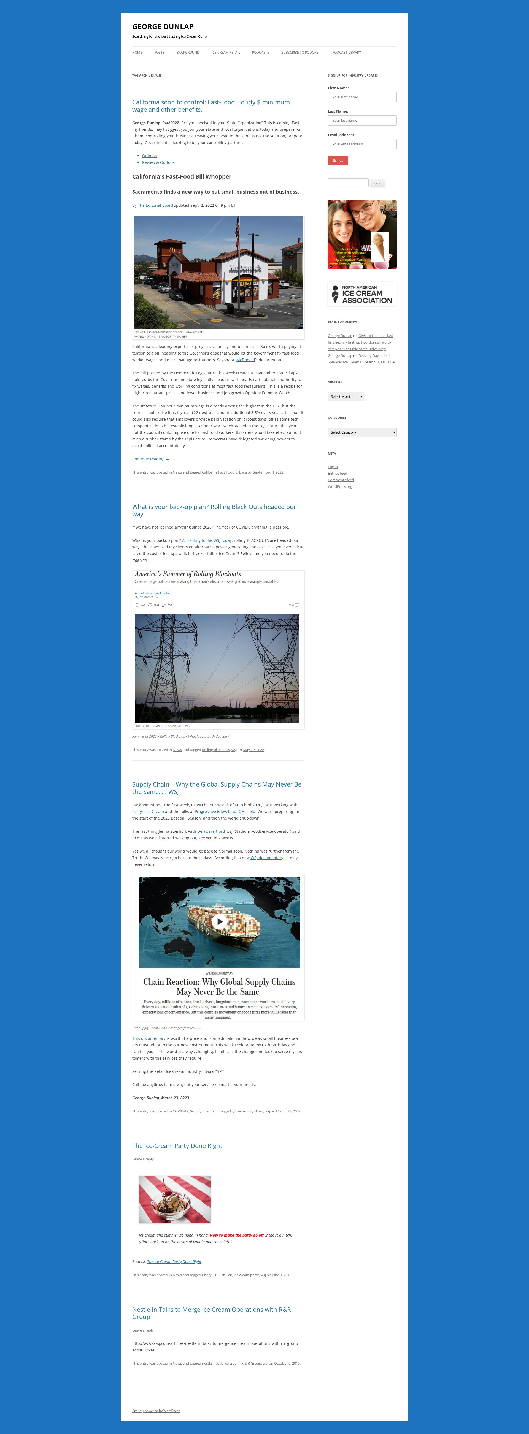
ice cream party (246, 1274)
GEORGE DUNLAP (162, 26)
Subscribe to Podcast (300, 52)
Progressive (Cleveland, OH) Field (225, 811)
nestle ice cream (227, 1363)
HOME (137, 52)
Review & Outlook (158, 162)
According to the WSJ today (207, 540)
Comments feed (341, 479)
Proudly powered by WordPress (156, 1410)
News (177, 472)
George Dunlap (340, 335)
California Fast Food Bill (221, 472)
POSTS (159, 52)
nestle (207, 1363)
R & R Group (251, 1363)
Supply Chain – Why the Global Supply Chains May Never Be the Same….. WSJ (216, 787)
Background (188, 52)
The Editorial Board (155, 205)
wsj (244, 472)
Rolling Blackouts (216, 749)
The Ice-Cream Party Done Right (177, 1145)
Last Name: (338, 111)
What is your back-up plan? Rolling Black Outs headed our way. (214, 510)
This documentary (149, 1038)
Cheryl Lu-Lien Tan (217, 1274)
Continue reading (150, 458)
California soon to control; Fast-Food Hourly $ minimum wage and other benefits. (211, 105)
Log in (333, 466)
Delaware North (211, 831)
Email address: (341, 134)
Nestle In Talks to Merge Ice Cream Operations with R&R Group (211, 1313)
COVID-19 (180, 1111)
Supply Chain (201, 1111)
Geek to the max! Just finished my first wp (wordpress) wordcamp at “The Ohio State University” (360, 342)
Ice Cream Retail (226, 52)
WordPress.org (340, 486)
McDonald (245, 359)
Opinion (149, 155)
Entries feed (337, 473)
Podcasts (260, 52)
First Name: (338, 87)
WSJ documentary (266, 857)
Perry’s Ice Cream (148, 811)
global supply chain (247, 1111)
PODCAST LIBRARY (346, 52)
